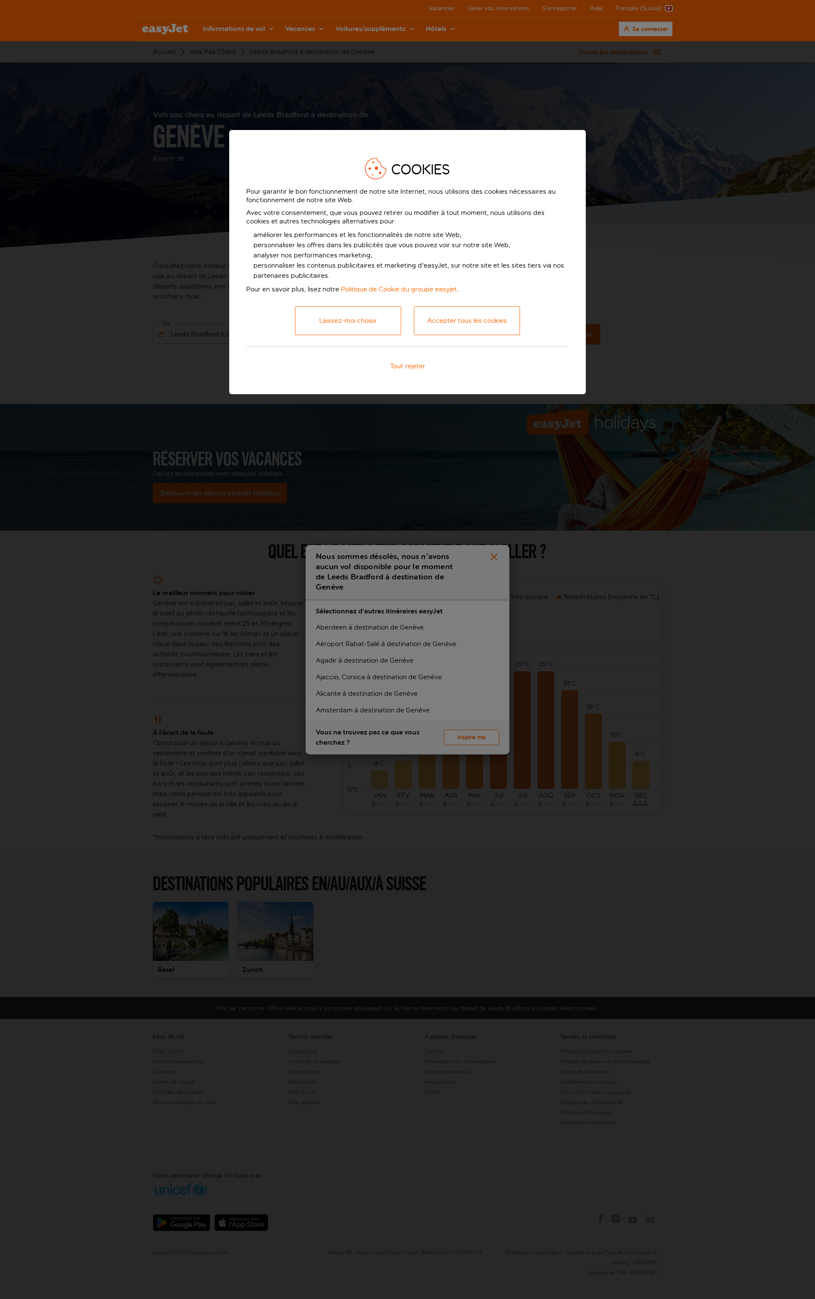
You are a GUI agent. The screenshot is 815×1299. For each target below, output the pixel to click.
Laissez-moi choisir (348, 320)
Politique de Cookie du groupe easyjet (399, 289)
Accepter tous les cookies (467, 320)
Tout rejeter (407, 366)
